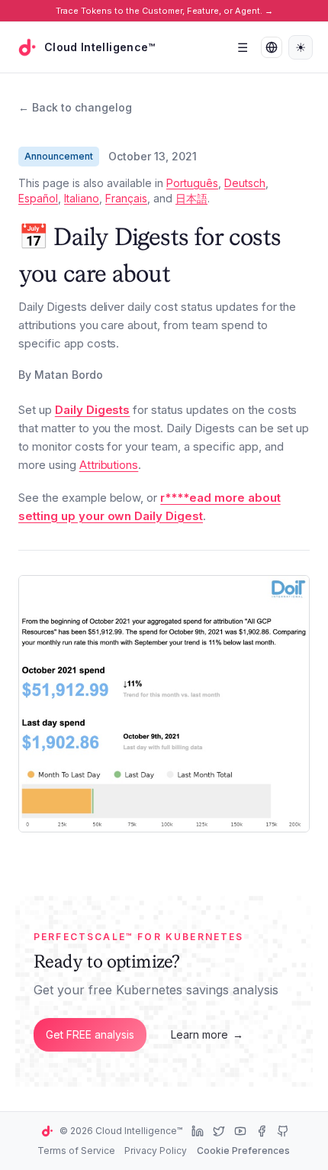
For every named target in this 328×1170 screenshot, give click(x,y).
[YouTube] (240, 1131)
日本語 (191, 198)
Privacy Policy (155, 1150)
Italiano (81, 198)
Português (192, 182)
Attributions (109, 464)
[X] (219, 1131)
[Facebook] (262, 1131)
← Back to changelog (75, 107)
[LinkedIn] (197, 1131)
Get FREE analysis (90, 1034)
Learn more (207, 1034)
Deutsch (244, 182)
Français (126, 198)
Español (38, 198)
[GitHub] (283, 1131)
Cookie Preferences (243, 1150)
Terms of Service (76, 1150)
